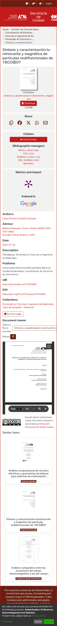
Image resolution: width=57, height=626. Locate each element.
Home (5, 29)
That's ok (48, 621)
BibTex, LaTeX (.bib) (28, 150)
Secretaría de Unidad (38, 17)
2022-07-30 (8, 244)
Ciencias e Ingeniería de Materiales (20, 36)
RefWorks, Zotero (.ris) (28, 156)
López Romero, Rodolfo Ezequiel (19, 218)
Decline (38, 621)
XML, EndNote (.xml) (28, 160)
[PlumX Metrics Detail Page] (28, 184)
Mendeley (28, 163)
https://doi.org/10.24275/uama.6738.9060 (24, 294)
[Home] (16, 17)
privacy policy (38, 615)
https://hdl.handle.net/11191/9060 (19, 284)
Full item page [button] (13, 313)
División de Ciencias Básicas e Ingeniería (26, 29)
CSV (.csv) (28, 153)
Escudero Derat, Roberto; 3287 (18, 234)
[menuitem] (28, 3)
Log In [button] (49, 3)
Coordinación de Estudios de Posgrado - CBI (20, 32)
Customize (7, 621)
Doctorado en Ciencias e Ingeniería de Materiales (20, 39)
